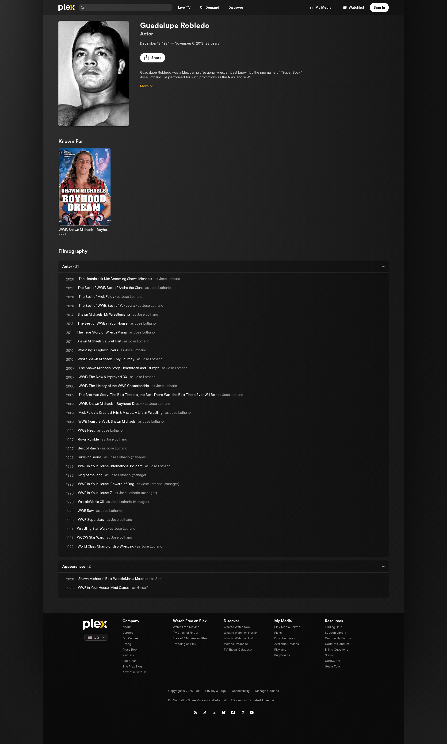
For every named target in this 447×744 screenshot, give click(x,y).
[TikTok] (205, 712)
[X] (214, 712)
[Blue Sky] (223, 712)
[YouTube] (251, 712)
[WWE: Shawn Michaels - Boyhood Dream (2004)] (85, 192)
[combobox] (128, 7)
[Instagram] (195, 712)
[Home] (66, 7)
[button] (152, 57)
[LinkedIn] (242, 712)
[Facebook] (233, 712)
